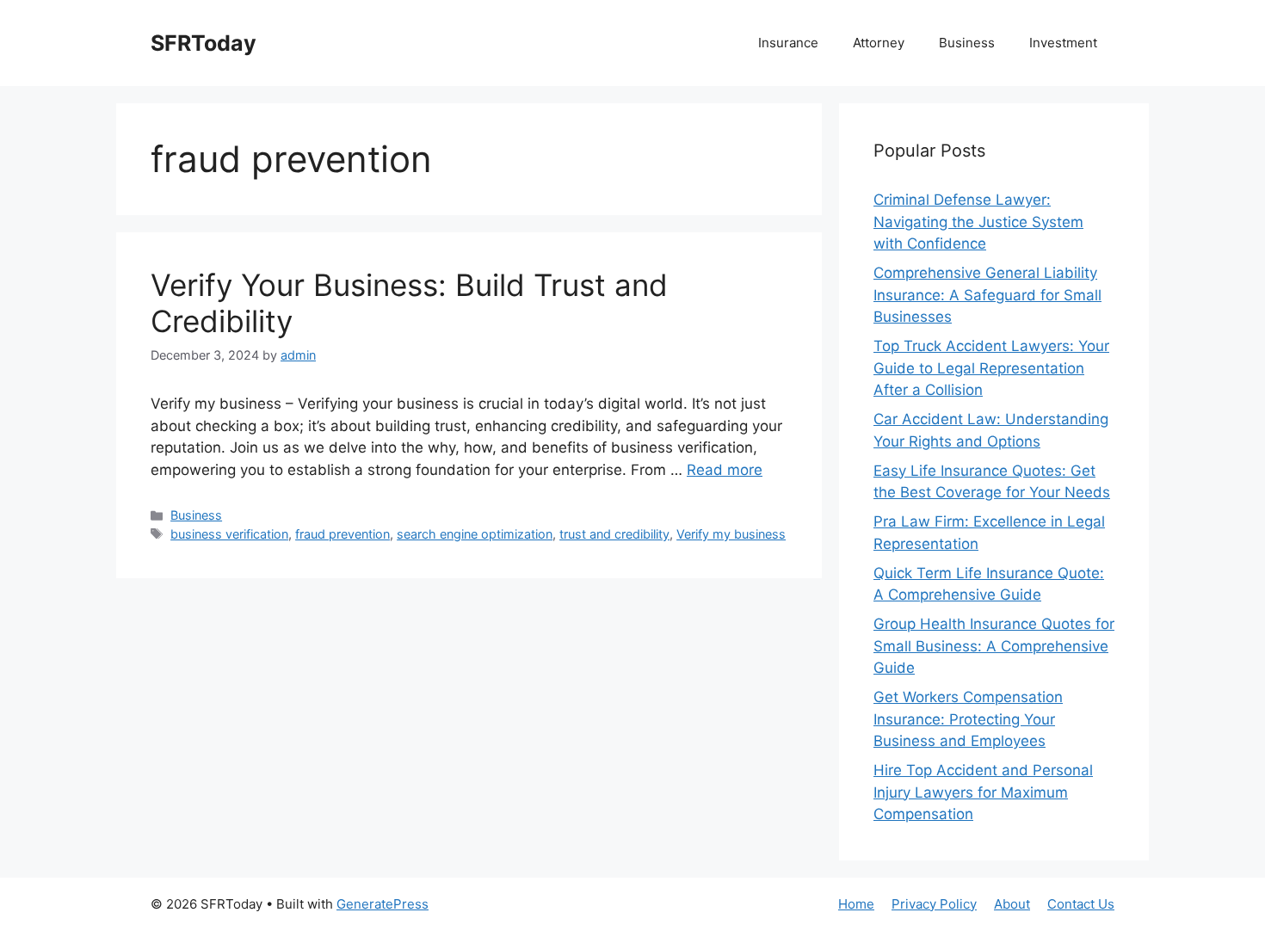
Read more (724, 469)
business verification (229, 534)
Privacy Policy (934, 904)
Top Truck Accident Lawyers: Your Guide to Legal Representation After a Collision (991, 367)
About (1012, 904)
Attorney (878, 42)
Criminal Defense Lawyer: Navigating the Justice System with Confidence (978, 221)
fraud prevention (342, 534)
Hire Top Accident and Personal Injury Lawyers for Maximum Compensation (983, 792)
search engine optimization (474, 534)
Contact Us (1080, 904)
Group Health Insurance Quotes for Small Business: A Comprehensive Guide (993, 645)
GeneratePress (382, 904)
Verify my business (731, 534)
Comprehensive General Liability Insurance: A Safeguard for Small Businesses (987, 294)
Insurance (788, 42)
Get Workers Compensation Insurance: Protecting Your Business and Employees (968, 718)
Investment (1063, 42)
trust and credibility (614, 534)
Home (856, 904)
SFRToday (203, 43)
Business (967, 42)
